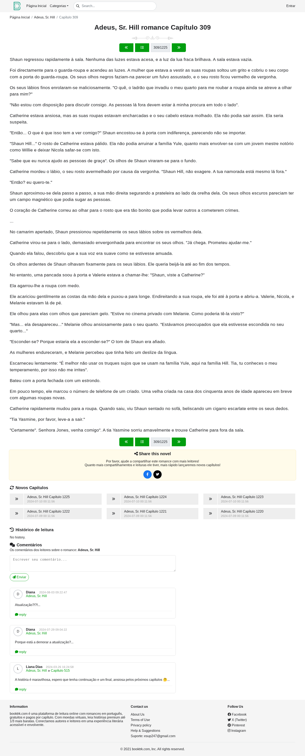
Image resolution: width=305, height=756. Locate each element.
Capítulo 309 (68, 17)
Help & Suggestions (145, 730)
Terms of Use (140, 720)
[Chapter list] (142, 47)
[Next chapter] (179, 47)
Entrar (290, 6)
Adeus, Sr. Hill (44, 17)
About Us (137, 714)
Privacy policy (141, 725)
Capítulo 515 (60, 670)
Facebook (238, 714)
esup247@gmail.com (159, 736)
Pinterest (238, 725)
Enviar (21, 577)
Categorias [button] (58, 6)
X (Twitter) (239, 720)
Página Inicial (36, 6)
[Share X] (157, 474)
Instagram (238, 730)
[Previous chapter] (126, 47)
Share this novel (155, 453)
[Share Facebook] (147, 474)
